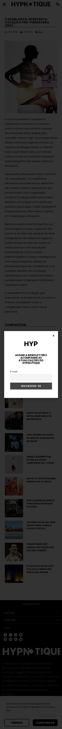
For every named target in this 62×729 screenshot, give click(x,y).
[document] (31, 364)
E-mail (13, 371)
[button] (53, 335)
